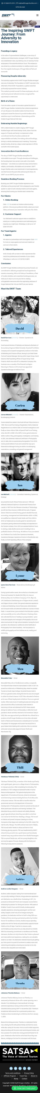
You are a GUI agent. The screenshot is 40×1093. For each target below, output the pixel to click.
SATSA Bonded (20, 7)
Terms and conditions (12, 1073)
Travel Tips (23, 1076)
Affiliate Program (10, 1076)
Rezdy (16, 1078)
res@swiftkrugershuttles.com (27, 3)
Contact (24, 1078)
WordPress (22, 1086)
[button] (25, 1088)
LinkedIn (14, 338)
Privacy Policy (29, 1073)
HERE (8, 204)
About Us (34, 1076)
